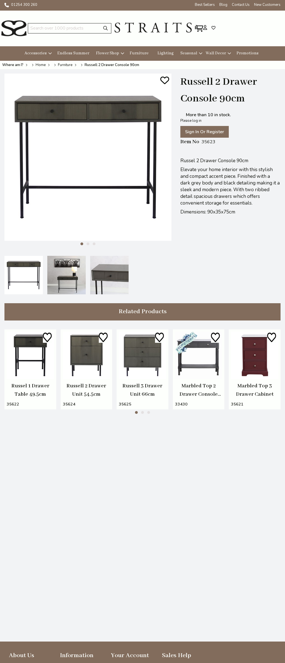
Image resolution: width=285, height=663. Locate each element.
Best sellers (205, 4)
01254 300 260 (24, 4)
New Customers (267, 4)
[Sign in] (205, 27)
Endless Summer (73, 53)
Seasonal (188, 53)
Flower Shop (107, 53)
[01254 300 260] (6, 5)
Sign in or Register (204, 132)
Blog (223, 4)
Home (41, 64)
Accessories (35, 53)
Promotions (248, 53)
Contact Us (241, 4)
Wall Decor (216, 53)
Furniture (139, 53)
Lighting (166, 53)
